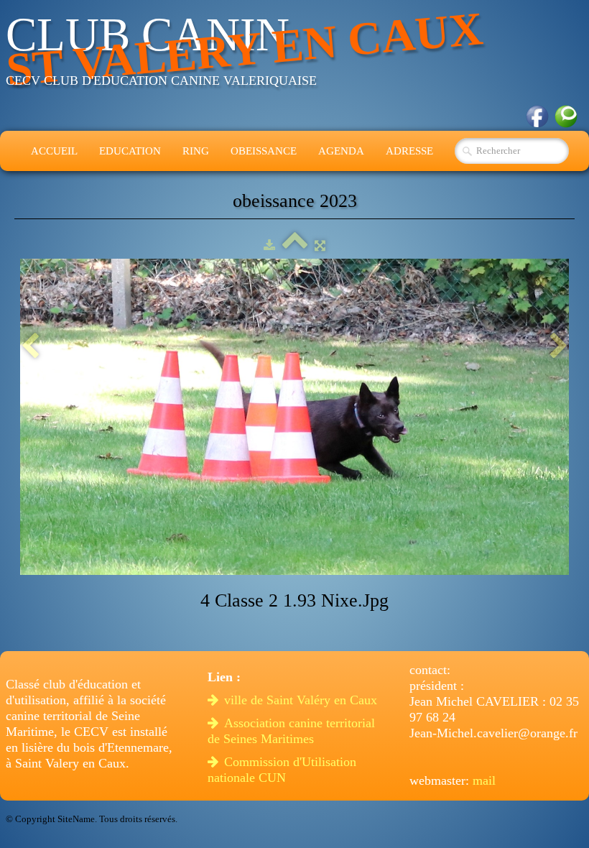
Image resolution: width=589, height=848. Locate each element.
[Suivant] (559, 347)
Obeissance (264, 151)
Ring (195, 151)
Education (130, 151)
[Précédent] (30, 347)
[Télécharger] (269, 245)
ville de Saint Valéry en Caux (302, 700)
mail (484, 780)
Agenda (341, 151)
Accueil (54, 151)
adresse (409, 151)
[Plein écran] (320, 245)
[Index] (295, 245)
